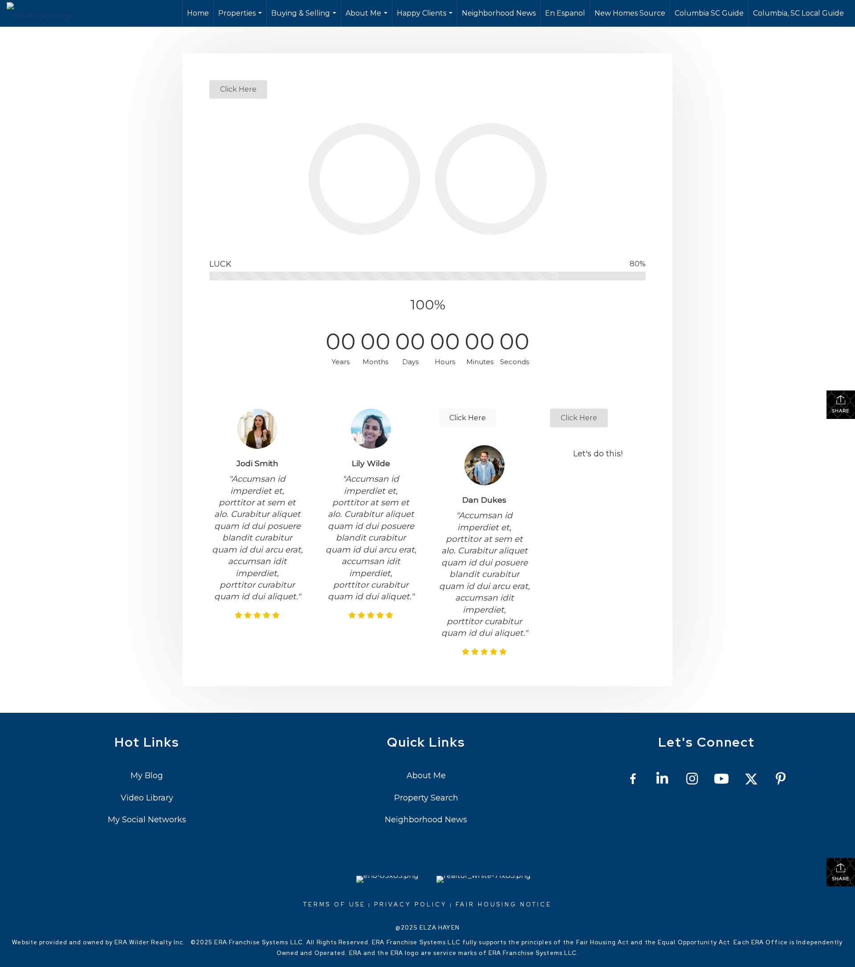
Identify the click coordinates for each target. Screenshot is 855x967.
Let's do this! (598, 454)
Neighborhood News (499, 13)
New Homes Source (629, 13)
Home (198, 13)
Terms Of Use (334, 904)
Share (841, 411)
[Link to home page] (45, 13)
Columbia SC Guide (709, 13)
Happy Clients (426, 18)
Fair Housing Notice (504, 904)
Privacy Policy (410, 904)
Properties (241, 18)
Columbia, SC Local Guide (798, 13)
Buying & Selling (304, 18)
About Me (368, 18)
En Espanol (565, 13)
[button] (238, 89)
